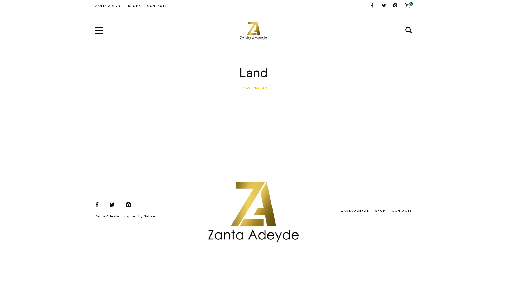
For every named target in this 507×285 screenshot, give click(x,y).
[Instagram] (395, 5)
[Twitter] (383, 5)
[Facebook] (372, 5)
